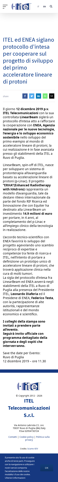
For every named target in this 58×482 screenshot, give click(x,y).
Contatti (12, 436)
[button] (51, 6)
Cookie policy (26, 436)
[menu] (6, 6)
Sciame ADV (32, 448)
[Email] (51, 96)
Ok (46, 467)
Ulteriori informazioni (15, 477)
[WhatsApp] (45, 96)
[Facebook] (25, 96)
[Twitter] (31, 96)
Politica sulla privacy (37, 438)
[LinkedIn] (38, 96)
